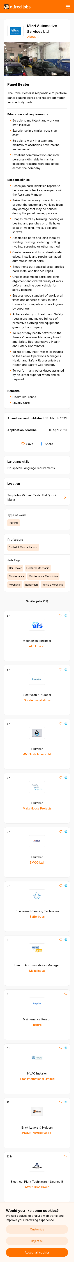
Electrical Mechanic (37, 568)
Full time (13, 522)
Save (29, 444)
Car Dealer (15, 568)
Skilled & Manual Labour (23, 547)
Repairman (31, 584)
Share (49, 444)
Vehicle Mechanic (52, 584)
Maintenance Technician (43, 576)
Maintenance (16, 576)
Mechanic (14, 584)
